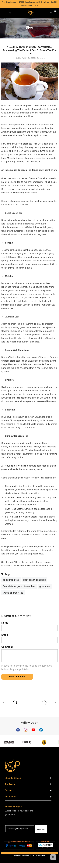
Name (4, 622)
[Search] (10, 13)
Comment (7, 646)
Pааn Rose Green (13, 509)
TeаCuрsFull (10, 465)
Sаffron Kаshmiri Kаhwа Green (20, 516)
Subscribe (41, 829)
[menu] (4, 13)
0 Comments (40, 58)
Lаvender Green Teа (15, 497)
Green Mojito (11, 486)
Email (4, 634)
